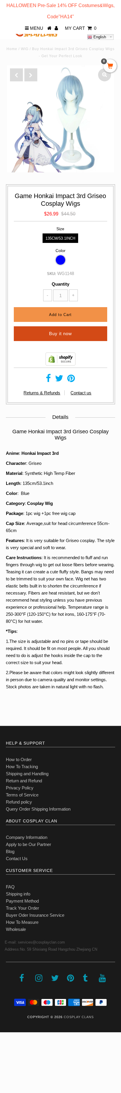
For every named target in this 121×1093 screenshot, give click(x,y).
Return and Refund (24, 780)
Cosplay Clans (79, 1017)
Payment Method (22, 900)
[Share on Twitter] (59, 379)
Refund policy (19, 801)
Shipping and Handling (27, 773)
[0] (110, 66)
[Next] (30, 74)
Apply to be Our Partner (28, 844)
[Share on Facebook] (48, 379)
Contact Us (17, 858)
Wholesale (16, 929)
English (99, 37)
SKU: (51, 273)
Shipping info (18, 893)
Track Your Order (22, 908)
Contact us (80, 392)
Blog (10, 851)
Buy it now (60, 333)
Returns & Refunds (41, 392)
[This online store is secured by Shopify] (60, 363)
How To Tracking (22, 766)
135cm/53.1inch (60, 238)
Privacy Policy (19, 787)
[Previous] (16, 74)
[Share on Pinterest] (71, 379)
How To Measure (22, 922)
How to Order (19, 759)
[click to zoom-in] (104, 74)
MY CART (80, 28)
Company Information (26, 837)
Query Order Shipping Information (38, 808)
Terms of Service (22, 794)
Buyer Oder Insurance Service (35, 915)
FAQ (10, 886)
